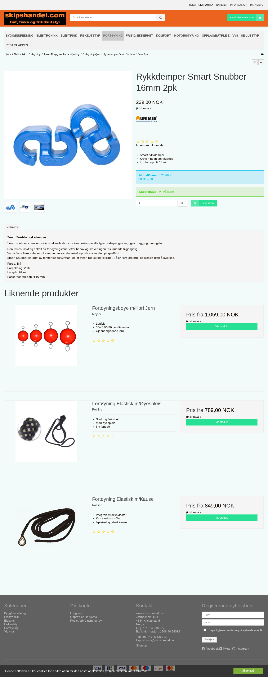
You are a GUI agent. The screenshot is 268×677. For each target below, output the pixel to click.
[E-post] (233, 622)
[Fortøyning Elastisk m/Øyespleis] (46, 442)
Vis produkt (221, 326)
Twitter (227, 648)
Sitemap (141, 645)
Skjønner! (248, 670)
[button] (255, 62)
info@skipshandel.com (161, 640)
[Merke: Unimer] (146, 126)
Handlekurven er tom (242, 17)
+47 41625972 (157, 636)
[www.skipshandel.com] (35, 18)
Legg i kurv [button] (208, 203)
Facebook (212, 648)
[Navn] (233, 614)
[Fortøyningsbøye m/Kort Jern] (46, 347)
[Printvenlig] (262, 54)
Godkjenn (209, 639)
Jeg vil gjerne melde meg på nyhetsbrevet (236, 629)
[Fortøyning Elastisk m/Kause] (46, 538)
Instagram (242, 648)
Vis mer (9, 631)
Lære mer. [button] (141, 670)
